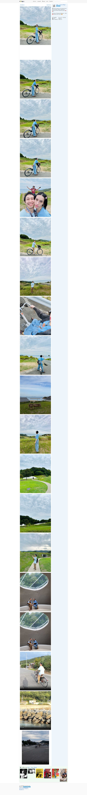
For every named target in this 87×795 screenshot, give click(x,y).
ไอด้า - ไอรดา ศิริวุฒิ (60, 4)
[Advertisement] (35, 53)
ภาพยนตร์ (39, 1)
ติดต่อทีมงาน (21, 789)
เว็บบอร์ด (51, 1)
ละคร (47, 1)
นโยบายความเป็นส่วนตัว (23, 787)
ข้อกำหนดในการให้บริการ (24, 788)
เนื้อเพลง (43, 1)
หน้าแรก (34, 1)
